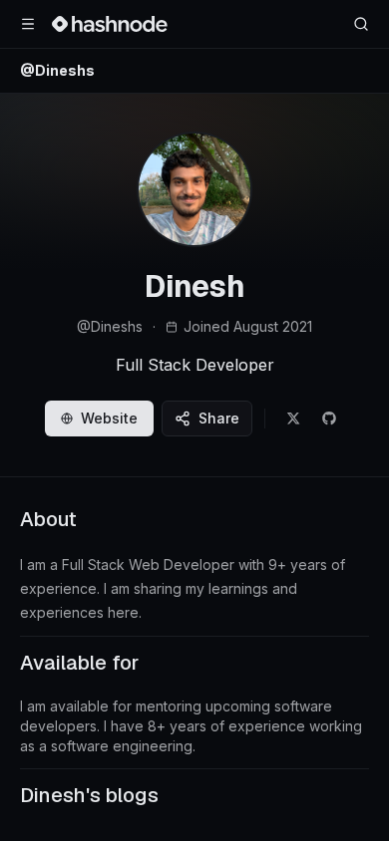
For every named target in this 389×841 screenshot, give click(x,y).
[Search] (361, 24)
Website (109, 418)
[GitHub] (329, 418)
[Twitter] (293, 418)
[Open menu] (28, 24)
